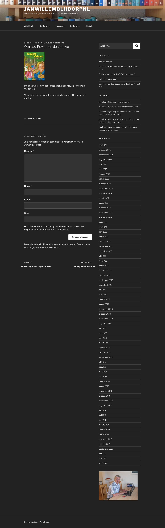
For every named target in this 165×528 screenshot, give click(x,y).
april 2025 (103, 169)
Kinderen (44, 26)
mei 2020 (103, 333)
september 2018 (106, 401)
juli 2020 (102, 328)
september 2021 (106, 280)
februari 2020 (104, 348)
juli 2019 (102, 362)
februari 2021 (104, 299)
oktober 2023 (105, 208)
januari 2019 (104, 386)
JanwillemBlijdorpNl (57, 9)
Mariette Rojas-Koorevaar (110, 107)
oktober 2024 (105, 184)
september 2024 (106, 188)
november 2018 (105, 391)
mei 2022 (103, 261)
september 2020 (106, 319)
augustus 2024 (105, 193)
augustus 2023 (105, 217)
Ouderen (74, 26)
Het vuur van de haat (108, 79)
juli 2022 (102, 256)
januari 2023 (104, 237)
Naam (28, 186)
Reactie (29, 151)
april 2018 (103, 420)
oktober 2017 (104, 444)
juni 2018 (102, 415)
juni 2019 (102, 367)
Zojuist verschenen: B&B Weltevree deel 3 (117, 74)
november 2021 (105, 270)
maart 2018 (104, 425)
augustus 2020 (105, 323)
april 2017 (103, 463)
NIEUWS (88, 26)
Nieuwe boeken (105, 62)
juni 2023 (102, 222)
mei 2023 (103, 227)
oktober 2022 (105, 241)
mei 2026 (103, 145)
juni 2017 (102, 454)
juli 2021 (102, 290)
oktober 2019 (104, 352)
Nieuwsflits (35, 118)
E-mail (28, 199)
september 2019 (106, 357)
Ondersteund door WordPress (36, 522)
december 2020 (106, 309)
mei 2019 (103, 372)
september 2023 (106, 213)
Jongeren (59, 26)
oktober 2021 (104, 275)
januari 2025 (104, 179)
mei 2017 (103, 458)
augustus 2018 (105, 405)
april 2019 (103, 376)
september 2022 (106, 246)
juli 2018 (102, 410)
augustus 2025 (105, 160)
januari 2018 (104, 434)
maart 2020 (104, 343)
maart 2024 (104, 198)
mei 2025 (103, 164)
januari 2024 (104, 203)
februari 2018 (104, 429)
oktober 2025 (105, 150)
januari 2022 (104, 266)
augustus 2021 (105, 285)
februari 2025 (104, 174)
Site (26, 213)
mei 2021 (103, 295)
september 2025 (106, 155)
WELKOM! (28, 26)
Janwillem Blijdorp (54, 43)
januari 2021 (104, 304)
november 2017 (105, 439)
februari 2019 (104, 381)
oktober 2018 (104, 396)
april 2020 (103, 338)
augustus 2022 (105, 251)
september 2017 (106, 449)
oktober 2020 (105, 314)
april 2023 (103, 232)
